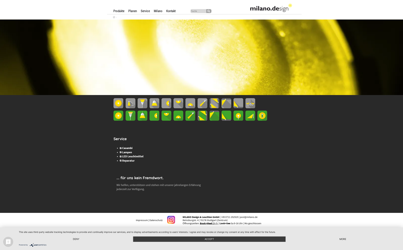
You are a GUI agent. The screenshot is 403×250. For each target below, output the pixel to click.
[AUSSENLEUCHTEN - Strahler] (190, 119)
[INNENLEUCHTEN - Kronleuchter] (250, 107)
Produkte (119, 11)
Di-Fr (209, 223)
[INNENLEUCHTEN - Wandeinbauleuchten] (214, 107)
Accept (209, 239)
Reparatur (128, 160)
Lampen (127, 152)
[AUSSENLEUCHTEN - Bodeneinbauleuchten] (226, 119)
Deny (76, 239)
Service (145, 11)
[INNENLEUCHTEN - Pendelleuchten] (154, 107)
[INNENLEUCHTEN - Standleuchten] (142, 107)
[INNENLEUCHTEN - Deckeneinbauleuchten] (226, 107)
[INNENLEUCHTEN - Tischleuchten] (130, 107)
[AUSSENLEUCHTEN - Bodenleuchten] (178, 119)
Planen (132, 11)
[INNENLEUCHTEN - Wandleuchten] (166, 107)
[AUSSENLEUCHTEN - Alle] (118, 119)
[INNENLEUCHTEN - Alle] (118, 107)
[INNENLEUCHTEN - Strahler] (202, 107)
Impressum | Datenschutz (149, 220)
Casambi (127, 148)
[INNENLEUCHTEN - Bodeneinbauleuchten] (238, 107)
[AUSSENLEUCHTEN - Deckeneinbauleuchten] (214, 119)
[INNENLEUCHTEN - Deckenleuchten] (178, 107)
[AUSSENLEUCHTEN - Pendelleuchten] (142, 119)
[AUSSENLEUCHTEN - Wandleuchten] (154, 119)
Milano (158, 11)
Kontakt (171, 11)
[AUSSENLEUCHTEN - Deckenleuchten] (166, 119)
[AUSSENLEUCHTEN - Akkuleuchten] (262, 119)
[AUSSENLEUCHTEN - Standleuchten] (130, 119)
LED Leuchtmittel (132, 156)
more (342, 239)
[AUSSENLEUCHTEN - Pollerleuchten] (238, 119)
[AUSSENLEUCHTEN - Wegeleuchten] (250, 119)
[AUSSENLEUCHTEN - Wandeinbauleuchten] (202, 119)
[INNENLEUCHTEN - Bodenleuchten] (190, 107)
